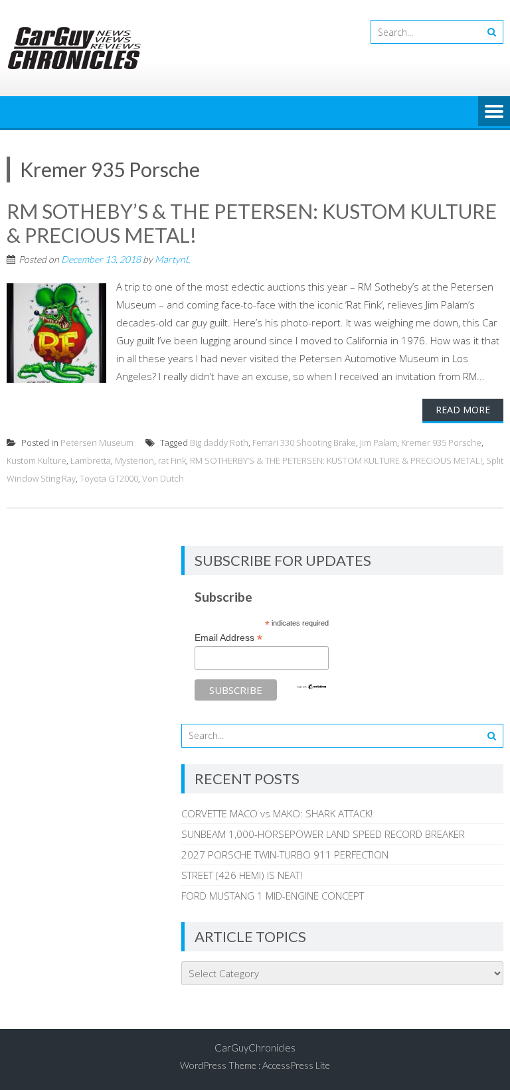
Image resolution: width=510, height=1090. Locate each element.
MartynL (172, 259)
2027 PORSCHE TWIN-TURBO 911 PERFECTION (284, 854)
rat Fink (172, 460)
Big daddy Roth (219, 442)
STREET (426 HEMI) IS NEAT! (241, 875)
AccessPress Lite (296, 1065)
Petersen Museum (96, 442)
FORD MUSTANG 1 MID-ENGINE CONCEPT (272, 895)
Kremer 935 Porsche (441, 442)
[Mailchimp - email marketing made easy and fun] (311, 686)
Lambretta (90, 460)
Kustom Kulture (36, 460)
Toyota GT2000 (109, 478)
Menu (494, 112)
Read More (463, 409)
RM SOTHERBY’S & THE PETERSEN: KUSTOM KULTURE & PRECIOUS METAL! (336, 460)
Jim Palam (378, 442)
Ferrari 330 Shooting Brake (304, 442)
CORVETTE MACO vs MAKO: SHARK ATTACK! (277, 813)
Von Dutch (163, 478)
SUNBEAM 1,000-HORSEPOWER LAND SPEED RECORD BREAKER (323, 834)
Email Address (228, 638)
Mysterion (134, 460)
